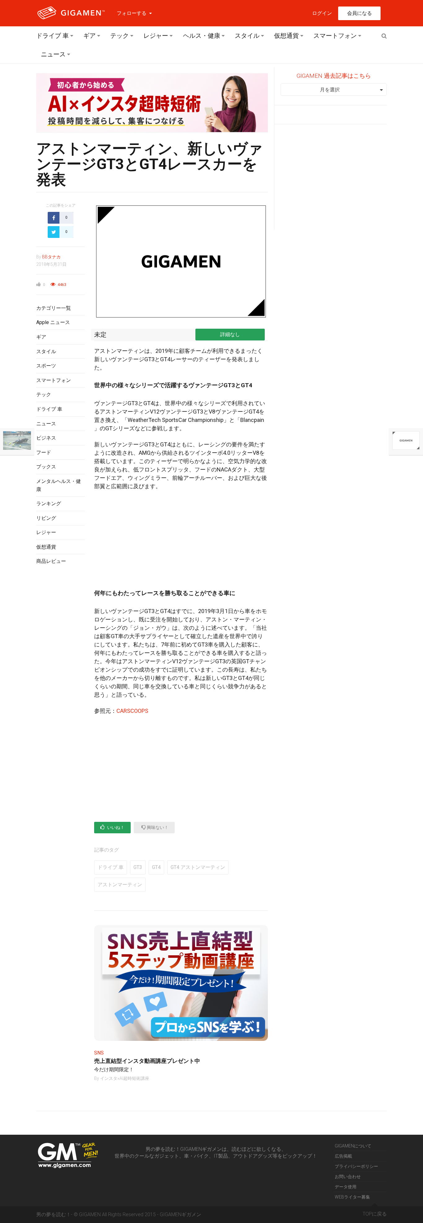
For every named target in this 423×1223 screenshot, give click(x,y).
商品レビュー (51, 561)
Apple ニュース (53, 322)
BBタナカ (51, 256)
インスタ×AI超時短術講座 (124, 1078)
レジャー (155, 35)
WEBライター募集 (352, 1197)
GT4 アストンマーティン (198, 867)
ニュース (53, 54)
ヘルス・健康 (201, 35)
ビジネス (46, 438)
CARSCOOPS (132, 711)
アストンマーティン (120, 885)
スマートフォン (335, 35)
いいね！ (115, 827)
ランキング (48, 503)
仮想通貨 (286, 35)
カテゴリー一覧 (53, 308)
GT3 (137, 867)
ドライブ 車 (52, 35)
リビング (46, 518)
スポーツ (46, 366)
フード (43, 452)
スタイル (247, 35)
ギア (89, 35)
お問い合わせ (348, 1176)
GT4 (156, 867)
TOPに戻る (375, 1214)
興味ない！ (157, 827)
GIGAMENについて (353, 1145)
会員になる (359, 13)
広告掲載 (343, 1156)
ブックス (46, 467)
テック (119, 35)
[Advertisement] (60, 671)
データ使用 (345, 1186)
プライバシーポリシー (356, 1166)
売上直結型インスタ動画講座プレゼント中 (147, 1061)
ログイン (322, 13)
